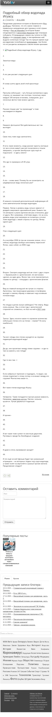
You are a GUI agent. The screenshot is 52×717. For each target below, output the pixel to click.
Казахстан (21, 649)
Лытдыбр (35, 656)
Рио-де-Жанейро (18, 30)
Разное (33, 668)
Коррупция (27, 653)
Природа (46, 664)
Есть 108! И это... (20, 593)
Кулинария (8, 656)
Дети (42, 642)
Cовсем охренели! (20, 622)
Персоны (20, 664)
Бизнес (30, 642)
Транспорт (36, 675)
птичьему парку (19, 37)
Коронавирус (12, 652)
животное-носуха (19, 399)
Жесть (47, 642)
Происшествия (9, 668)
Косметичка (36, 653)
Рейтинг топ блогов (36, 693)
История (7, 649)
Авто (10, 641)
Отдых (46, 660)
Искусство (45, 646)
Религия (14, 672)
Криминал (45, 653)
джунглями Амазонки (26, 33)
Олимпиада (38, 661)
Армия (15, 642)
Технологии (25, 675)
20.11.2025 (21, 20)
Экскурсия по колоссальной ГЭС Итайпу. (29, 606)
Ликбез (17, 656)
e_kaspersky (9, 20)
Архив (16, 578)
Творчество (13, 675)
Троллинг (45, 675)
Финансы (6, 679)
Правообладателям (10, 698)
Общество (28, 660)
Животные (6, 646)
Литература (25, 657)
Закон (14, 645)
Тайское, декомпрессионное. (24, 625)
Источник (45, 475)
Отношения (8, 664)
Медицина (44, 657)
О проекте (14, 693)
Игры (29, 646)
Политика (33, 664)
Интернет (36, 645)
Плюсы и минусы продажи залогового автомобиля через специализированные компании (9, 552)
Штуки (27, 679)
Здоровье (22, 645)
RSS (12, 700)
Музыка (14, 661)
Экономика (36, 679)
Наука (20, 661)
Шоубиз (20, 679)
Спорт (37, 671)
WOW (5, 642)
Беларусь (22, 641)
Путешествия (23, 668)
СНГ (18, 672)
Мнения (7, 660)
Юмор (43, 679)
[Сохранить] (5, 475)
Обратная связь (9, 696)
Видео (36, 642)
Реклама (6, 671)
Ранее (7, 578)
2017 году (41, 309)
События (30, 671)
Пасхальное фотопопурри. (24, 619)
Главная (6, 693)
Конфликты (45, 649)
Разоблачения (44, 668)
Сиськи (23, 671)
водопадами (32, 42)
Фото (13, 679)
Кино (33, 649)
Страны (43, 671)
